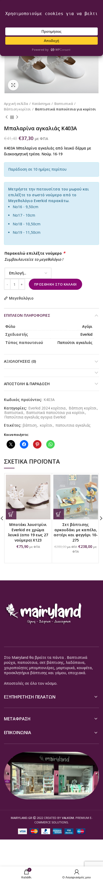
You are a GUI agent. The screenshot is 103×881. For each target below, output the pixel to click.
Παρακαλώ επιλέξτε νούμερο (34, 253)
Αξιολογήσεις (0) (20, 361)
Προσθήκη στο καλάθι (55, 284)
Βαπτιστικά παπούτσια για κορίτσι (65, 109)
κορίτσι (46, 425)
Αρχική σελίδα (16, 103)
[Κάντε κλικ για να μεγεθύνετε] (13, 85)
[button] (11, 514)
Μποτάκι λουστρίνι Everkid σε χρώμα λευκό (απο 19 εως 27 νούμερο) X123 (28, 532)
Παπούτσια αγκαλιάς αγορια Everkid (34, 417)
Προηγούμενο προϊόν (6, 117)
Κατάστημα (41, 103)
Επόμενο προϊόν (17, 117)
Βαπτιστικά (63, 103)
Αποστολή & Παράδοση (27, 383)
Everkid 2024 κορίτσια (46, 408)
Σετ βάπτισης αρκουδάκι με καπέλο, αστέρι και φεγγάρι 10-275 (76, 532)
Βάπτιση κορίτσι (17, 109)
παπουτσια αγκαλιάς (72, 425)
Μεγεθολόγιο (21, 298)
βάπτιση (30, 425)
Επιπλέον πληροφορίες (27, 315)
